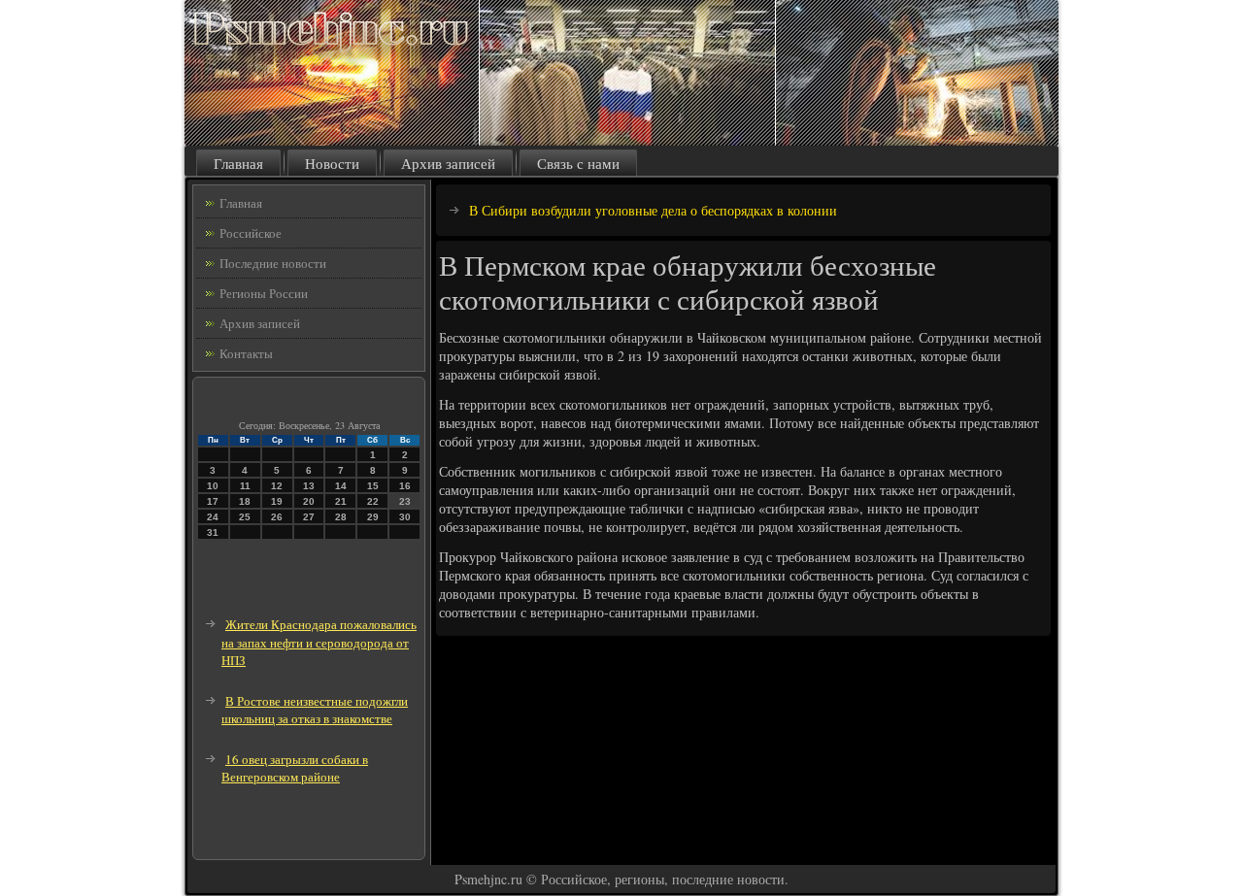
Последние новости (272, 263)
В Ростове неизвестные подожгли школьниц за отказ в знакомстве (314, 710)
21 (341, 501)
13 (309, 486)
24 (212, 517)
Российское (250, 233)
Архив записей (448, 163)
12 (277, 486)
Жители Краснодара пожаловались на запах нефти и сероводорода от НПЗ (319, 642)
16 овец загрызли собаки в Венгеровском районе (294, 768)
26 (277, 517)
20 (309, 501)
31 (212, 532)
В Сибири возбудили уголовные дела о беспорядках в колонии (653, 210)
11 (245, 486)
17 (212, 501)
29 (373, 517)
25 (245, 517)
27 (309, 517)
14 (341, 486)
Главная (238, 163)
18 (245, 501)
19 (277, 501)
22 (373, 501)
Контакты (246, 353)
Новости (332, 163)
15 (373, 486)
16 (405, 486)
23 (405, 501)
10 (212, 486)
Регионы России (263, 293)
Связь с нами (578, 163)
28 (341, 517)
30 (405, 517)
